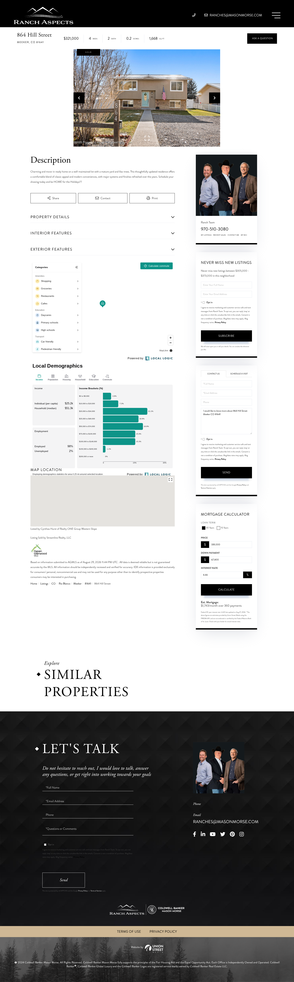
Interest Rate (209, 568)
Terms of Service (206, 488)
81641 (88, 584)
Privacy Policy (220, 322)
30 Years (210, 528)
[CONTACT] (262, 38)
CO (53, 584)
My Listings (206, 235)
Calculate (226, 590)
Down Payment (210, 553)
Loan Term (208, 522)
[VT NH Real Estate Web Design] (147, 949)
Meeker (78, 584)
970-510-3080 (214, 229)
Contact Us (213, 373)
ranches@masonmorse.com (235, 15)
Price (204, 538)
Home (33, 584)
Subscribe (226, 336)
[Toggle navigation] (276, 15)
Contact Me (233, 235)
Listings (44, 584)
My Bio (244, 235)
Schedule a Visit (239, 373)
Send (226, 472)
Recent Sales (219, 235)
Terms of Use (129, 931)
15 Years (224, 528)
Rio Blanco (64, 584)
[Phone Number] (194, 15)
